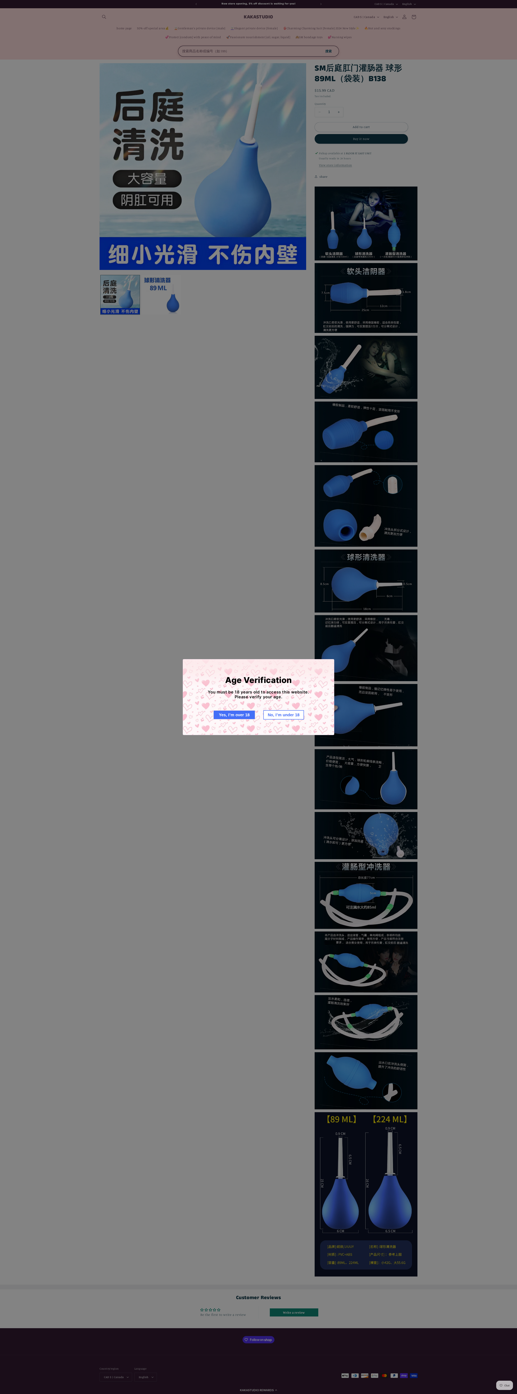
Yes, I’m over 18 (234, 715)
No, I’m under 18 (283, 715)
